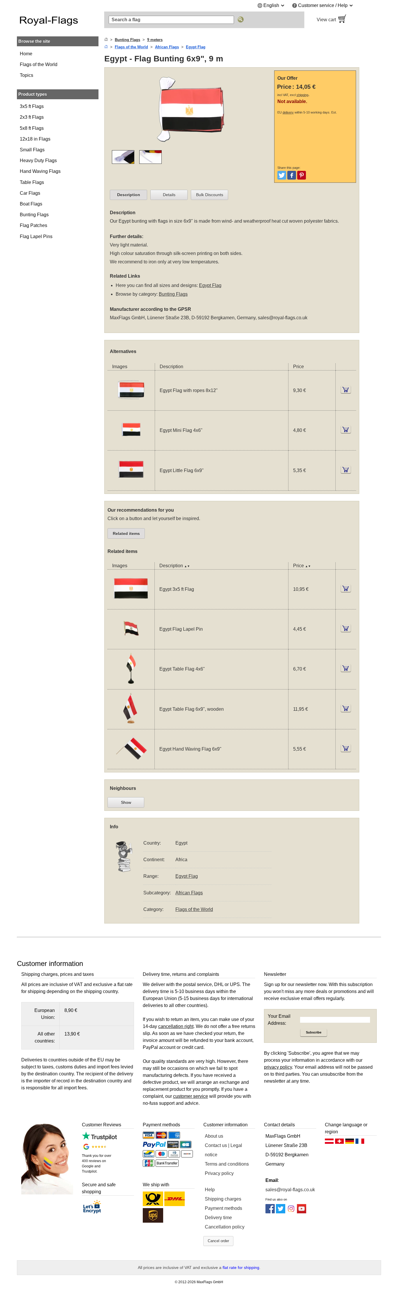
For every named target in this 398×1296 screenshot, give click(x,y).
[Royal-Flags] (57, 20)
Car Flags (30, 193)
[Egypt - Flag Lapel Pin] (131, 645)
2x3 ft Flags (32, 117)
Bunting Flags (34, 214)
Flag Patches (33, 225)
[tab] (128, 195)
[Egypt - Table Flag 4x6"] (131, 685)
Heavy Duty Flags (38, 160)
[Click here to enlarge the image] (190, 146)
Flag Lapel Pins (36, 236)
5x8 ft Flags (32, 128)
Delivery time (218, 1217)
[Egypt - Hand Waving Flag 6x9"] (131, 765)
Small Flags (32, 149)
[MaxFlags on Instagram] (291, 1211)
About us (214, 1136)
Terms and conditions (227, 1164)
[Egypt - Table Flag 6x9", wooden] (131, 725)
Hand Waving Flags (40, 171)
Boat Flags (31, 203)
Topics (26, 75)
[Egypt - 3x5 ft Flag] (131, 605)
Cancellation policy (224, 1226)
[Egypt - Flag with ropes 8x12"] (131, 406)
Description (128, 194)
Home (26, 53)
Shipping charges (223, 1198)
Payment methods (223, 1208)
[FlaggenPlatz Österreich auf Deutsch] (329, 1143)
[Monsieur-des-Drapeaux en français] (359, 1143)
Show (126, 802)
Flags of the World (38, 64)
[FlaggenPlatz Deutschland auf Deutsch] (349, 1143)
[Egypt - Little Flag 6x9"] (131, 486)
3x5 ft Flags (32, 106)
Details (169, 194)
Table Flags (32, 182)
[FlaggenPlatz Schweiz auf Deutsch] (339, 1143)
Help (210, 1189)
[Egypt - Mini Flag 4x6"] (131, 446)
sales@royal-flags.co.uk (282, 317)
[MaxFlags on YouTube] (301, 1211)
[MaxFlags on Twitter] (280, 1211)
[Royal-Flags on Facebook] (270, 1211)
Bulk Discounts (209, 194)
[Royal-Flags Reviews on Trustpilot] (99, 1138)
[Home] (106, 40)
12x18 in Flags (35, 138)
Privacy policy (219, 1173)
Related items (126, 533)
